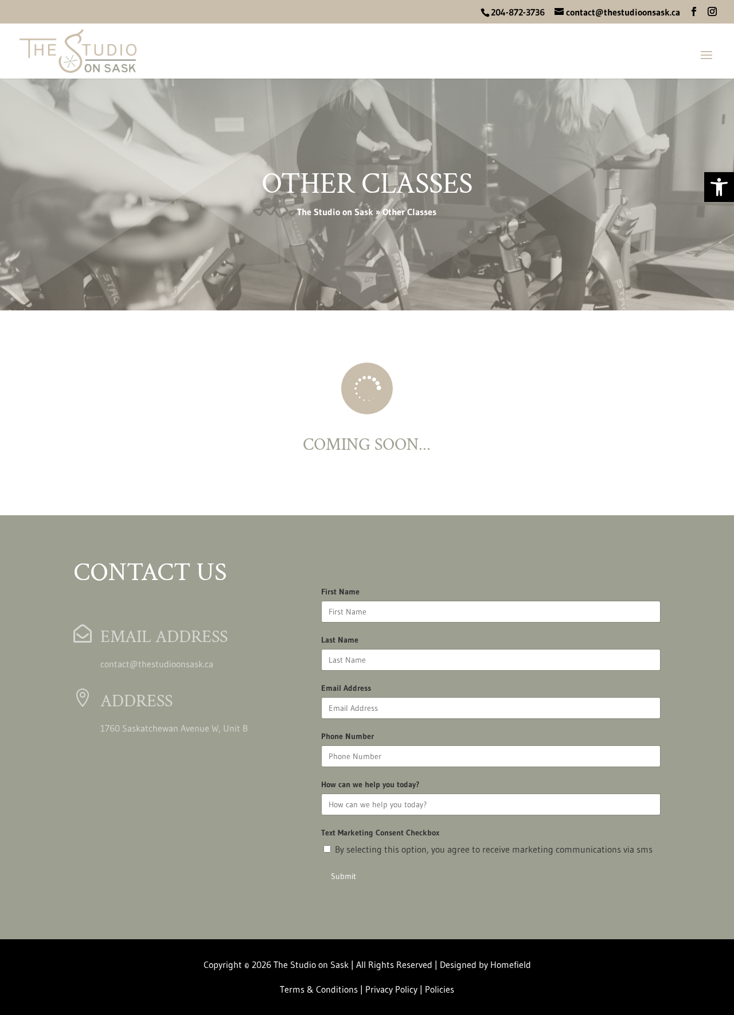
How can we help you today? (370, 784)
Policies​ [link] (439, 989)
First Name (340, 591)
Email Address (346, 688)
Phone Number (347, 736)
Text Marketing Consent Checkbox (380, 832)
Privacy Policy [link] (392, 989)
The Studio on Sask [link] (335, 211)
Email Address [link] (164, 637)
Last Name (339, 639)
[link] (719, 187)
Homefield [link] (510, 964)
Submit (343, 876)
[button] (693, 12)
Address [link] (136, 701)
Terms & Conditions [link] (319, 989)
